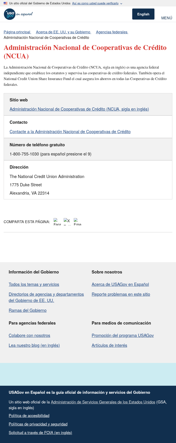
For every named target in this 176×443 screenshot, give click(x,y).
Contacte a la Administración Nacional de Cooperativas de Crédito (70, 131)
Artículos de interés (109, 345)
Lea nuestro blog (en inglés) (34, 345)
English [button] (143, 14)
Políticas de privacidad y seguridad (38, 424)
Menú (166, 17)
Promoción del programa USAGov (123, 335)
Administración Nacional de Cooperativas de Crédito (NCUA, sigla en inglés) (79, 109)
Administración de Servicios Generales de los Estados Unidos (103, 402)
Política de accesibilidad (29, 415)
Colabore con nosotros (29, 335)
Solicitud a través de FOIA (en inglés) (40, 432)
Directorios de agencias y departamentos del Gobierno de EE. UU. (46, 297)
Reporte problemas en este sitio (121, 294)
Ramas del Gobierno (28, 310)
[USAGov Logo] (18, 14)
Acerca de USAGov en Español (120, 284)
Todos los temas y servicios (34, 284)
